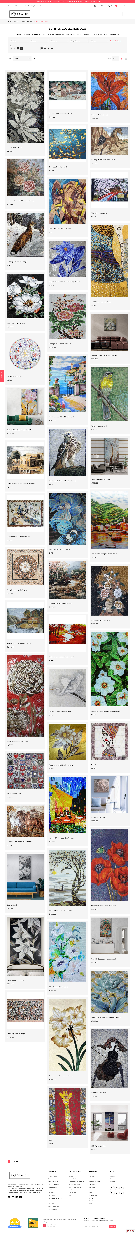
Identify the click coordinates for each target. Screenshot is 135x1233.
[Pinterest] (121, 1188)
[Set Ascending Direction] (33, 58)
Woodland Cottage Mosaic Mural (19, 643)
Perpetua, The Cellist (99, 1093)
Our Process (92, 1190)
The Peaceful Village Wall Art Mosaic (104, 554)
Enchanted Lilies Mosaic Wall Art (61, 1076)
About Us (91, 1176)
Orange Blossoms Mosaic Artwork (103, 905)
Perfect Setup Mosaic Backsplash (61, 113)
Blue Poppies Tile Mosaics (58, 987)
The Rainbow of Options (16, 980)
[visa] (9, 1197)
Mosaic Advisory (52, 1176)
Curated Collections (26, 21)
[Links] (102, 6)
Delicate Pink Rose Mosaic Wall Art (19, 430)
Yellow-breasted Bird (99, 426)
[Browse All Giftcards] (95, 6)
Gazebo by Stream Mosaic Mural (60, 603)
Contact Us (72, 1176)
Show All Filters (116, 41)
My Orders (112, 1181)
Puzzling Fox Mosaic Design (17, 262)
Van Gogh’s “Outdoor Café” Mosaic (61, 838)
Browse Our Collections (55, 1198)
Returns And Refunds (75, 1187)
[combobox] (22, 58)
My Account (113, 1176)
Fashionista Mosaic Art (99, 115)
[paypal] (20, 1197)
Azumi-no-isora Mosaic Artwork (60, 910)
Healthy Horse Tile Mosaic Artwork (103, 160)
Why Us (91, 1179)
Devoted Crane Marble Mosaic (60, 712)
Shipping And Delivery (75, 1184)
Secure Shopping (73, 1192)
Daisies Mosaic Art (13, 905)
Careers (91, 1192)
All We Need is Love (14, 793)
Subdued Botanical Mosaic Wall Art (104, 355)
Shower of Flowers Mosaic (100, 479)
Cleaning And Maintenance (76, 1181)
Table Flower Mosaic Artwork (17, 590)
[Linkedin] (121, 1193)
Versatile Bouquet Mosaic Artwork (103, 959)
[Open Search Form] (125, 14)
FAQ (70, 1195)
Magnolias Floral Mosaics (16, 323)
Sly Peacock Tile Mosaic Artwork (18, 537)
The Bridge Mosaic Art (99, 213)
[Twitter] (116, 1193)
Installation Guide (74, 1179)
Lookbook (51, 1192)
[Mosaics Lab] (21, 14)
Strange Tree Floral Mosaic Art (60, 344)
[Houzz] (112, 1193)
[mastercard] (13, 1197)
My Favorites (113, 1179)
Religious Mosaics (53, 1190)
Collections (16, 21)
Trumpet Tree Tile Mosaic (58, 167)
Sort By (10, 58)
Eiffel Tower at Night (98, 1146)
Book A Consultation (54, 1184)
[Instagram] (116, 1188)
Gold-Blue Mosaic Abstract (101, 302)
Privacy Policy (93, 1198)
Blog (90, 1203)
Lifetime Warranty (74, 1190)
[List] (126, 59)
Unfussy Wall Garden (14, 147)
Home (9, 21)
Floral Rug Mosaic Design (16, 1034)
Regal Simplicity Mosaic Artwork (61, 765)
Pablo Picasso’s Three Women (60, 229)
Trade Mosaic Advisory (54, 1179)
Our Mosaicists (52, 1209)
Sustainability (93, 1184)
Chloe (93, 764)
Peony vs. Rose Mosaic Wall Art (18, 741)
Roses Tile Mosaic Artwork (100, 620)
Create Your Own (53, 1181)
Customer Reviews (53, 1206)
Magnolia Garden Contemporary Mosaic (105, 711)
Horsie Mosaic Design (99, 817)
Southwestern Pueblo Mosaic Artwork (21, 483)
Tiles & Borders (52, 1187)
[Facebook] (112, 1188)
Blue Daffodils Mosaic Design (59, 549)
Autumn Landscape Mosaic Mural (61, 657)
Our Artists (51, 1212)
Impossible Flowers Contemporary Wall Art (64, 282)
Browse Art (51, 1195)
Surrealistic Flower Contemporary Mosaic (106, 1017)
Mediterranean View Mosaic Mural (61, 417)
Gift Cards (51, 1203)
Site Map (91, 1201)
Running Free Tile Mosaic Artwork (19, 842)
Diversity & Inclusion (94, 1181)
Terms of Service (93, 1195)
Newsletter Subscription (55, 1201)
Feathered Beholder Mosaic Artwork (62, 481)
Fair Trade (92, 1187)
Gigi (50, 1140)
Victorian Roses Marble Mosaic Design (21, 201)
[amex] (17, 1197)
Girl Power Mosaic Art (14, 376)
